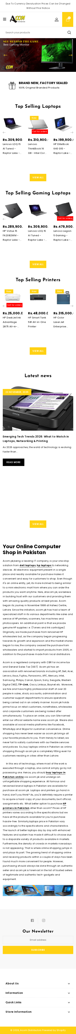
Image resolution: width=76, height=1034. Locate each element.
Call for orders (39, 131)
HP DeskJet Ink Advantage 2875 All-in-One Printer (12, 322)
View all (38, 177)
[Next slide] (70, 55)
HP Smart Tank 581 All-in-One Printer (37, 322)
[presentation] (4, 132)
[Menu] (4, 19)
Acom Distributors (31, 1030)
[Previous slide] (5, 55)
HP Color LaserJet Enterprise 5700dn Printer (62, 322)
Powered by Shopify (54, 1030)
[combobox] (38, 32)
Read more (13, 462)
